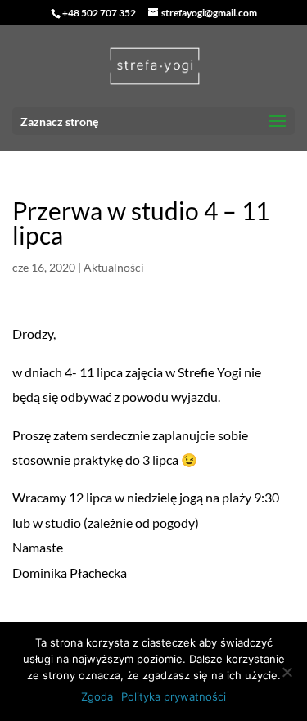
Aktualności (114, 267)
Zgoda (97, 696)
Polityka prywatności (173, 696)
